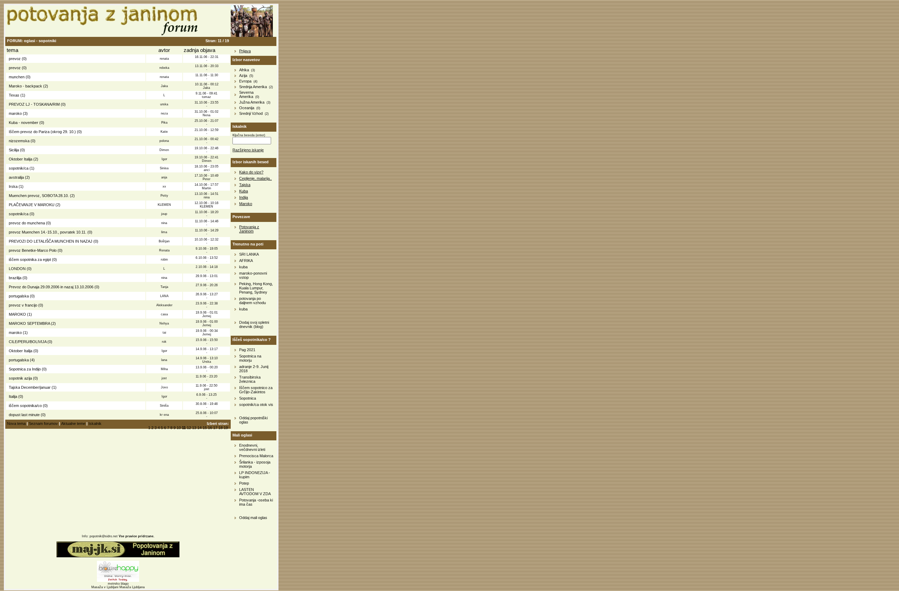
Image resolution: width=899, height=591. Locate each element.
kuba (243, 267)
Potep (244, 483)
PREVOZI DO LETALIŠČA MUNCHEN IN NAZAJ (50, 241)
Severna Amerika (246, 94)
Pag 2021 (247, 350)
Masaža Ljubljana (132, 587)
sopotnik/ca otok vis (256, 404)
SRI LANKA (249, 254)
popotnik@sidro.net (104, 536)
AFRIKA (246, 260)
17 (215, 428)
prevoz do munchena (27, 223)
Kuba (243, 191)
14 (199, 428)
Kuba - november (23, 122)
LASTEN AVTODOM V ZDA (255, 491)
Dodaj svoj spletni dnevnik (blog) (254, 324)
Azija (243, 75)
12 (189, 428)
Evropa (245, 81)
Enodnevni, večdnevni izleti (252, 447)
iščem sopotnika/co (25, 405)
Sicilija (14, 150)
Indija (243, 197)
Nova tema (16, 423)
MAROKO (17, 314)
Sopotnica (247, 398)
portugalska (19, 296)
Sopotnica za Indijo (25, 369)
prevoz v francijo (23, 305)
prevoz (15, 59)
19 (226, 428)
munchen (17, 77)
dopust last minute (24, 415)
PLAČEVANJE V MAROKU (31, 205)
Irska (13, 186)
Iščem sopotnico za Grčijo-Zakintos (256, 390)
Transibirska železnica (250, 379)
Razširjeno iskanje (248, 150)
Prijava (245, 51)
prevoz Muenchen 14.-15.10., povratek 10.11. (47, 232)
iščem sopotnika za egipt (30, 259)
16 (210, 428)
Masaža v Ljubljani (104, 587)
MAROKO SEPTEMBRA (29, 323)
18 (220, 428)
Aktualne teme (73, 423)
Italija (13, 396)
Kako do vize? (251, 172)
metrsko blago (118, 583)
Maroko (245, 204)
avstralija (16, 177)
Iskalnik (94, 423)
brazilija (15, 278)
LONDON (17, 269)
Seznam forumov (43, 423)
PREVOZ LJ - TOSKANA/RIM (34, 104)
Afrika (244, 70)
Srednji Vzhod (251, 113)
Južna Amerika (251, 102)
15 (205, 428)
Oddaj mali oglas (253, 518)
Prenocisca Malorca (256, 456)
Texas (14, 95)
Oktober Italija (20, 159)
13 (194, 428)
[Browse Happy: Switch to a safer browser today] (118, 581)
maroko (15, 113)
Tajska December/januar (30, 387)
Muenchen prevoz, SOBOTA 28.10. (39, 195)
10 (179, 428)
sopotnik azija (20, 378)
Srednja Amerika (253, 87)
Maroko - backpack (25, 86)
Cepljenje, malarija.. (255, 178)
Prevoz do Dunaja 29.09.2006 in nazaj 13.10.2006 (51, 287)
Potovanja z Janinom (249, 229)
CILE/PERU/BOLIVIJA (27, 342)
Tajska (244, 185)
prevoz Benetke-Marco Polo (33, 250)
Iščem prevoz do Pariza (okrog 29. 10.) (42, 132)
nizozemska (19, 141)
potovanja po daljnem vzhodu (252, 300)
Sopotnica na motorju (250, 358)
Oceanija (246, 108)
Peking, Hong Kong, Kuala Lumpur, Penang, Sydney (256, 288)
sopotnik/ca (18, 168)
